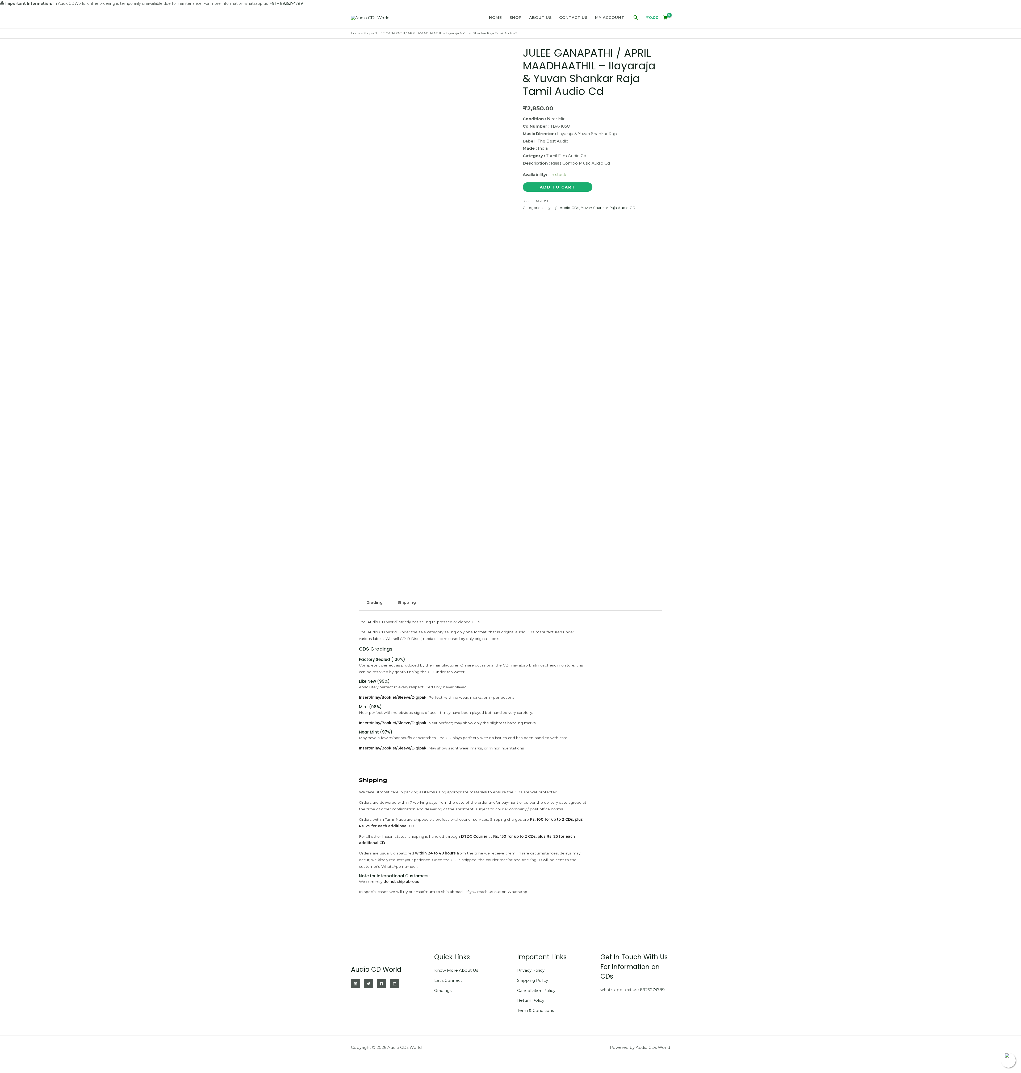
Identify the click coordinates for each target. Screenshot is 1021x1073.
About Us (540, 17)
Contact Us (573, 17)
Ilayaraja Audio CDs (561, 208)
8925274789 (652, 989)
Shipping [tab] (406, 602)
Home (495, 17)
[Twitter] (368, 983)
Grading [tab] (374, 602)
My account (609, 17)
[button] (635, 17)
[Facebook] (381, 983)
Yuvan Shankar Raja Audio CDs (609, 208)
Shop (515, 17)
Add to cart (557, 187)
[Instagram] (355, 983)
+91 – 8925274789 (286, 3)
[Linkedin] (394, 983)
